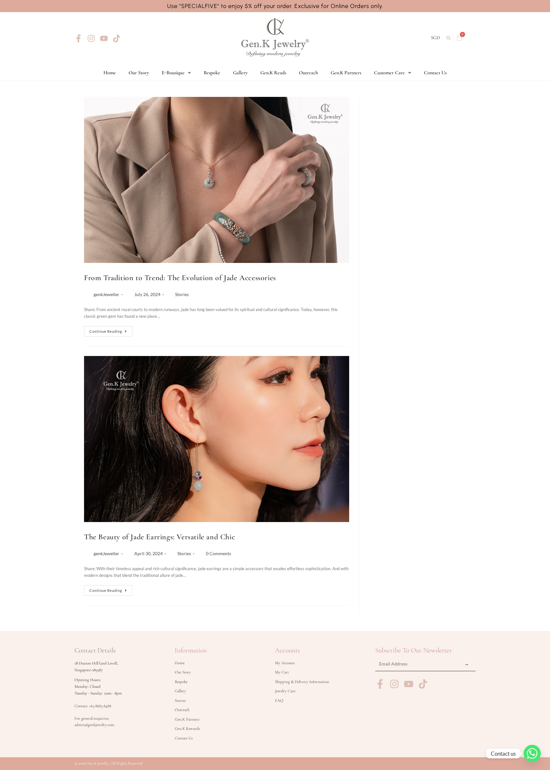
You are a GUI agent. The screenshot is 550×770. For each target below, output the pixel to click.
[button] (449, 38)
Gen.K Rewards (187, 728)
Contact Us (435, 72)
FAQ (279, 700)
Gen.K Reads (273, 72)
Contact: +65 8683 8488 (92, 705)
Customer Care (389, 72)
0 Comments (218, 553)
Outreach (308, 72)
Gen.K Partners (346, 72)
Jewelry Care (285, 691)
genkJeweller (106, 294)
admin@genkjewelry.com (94, 724)
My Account (285, 662)
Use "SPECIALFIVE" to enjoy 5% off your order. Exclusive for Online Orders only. (275, 6)
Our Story (139, 72)
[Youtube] (104, 38)
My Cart (282, 672)
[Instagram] (91, 38)
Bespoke (212, 72)
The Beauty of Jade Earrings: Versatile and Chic (159, 536)
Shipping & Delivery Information (302, 681)
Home (109, 72)
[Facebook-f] (78, 38)
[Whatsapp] (532, 753)
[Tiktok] (117, 38)
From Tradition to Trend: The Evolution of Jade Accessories (180, 277)
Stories (182, 294)
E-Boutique (173, 72)
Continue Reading (110, 329)
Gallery (240, 72)
